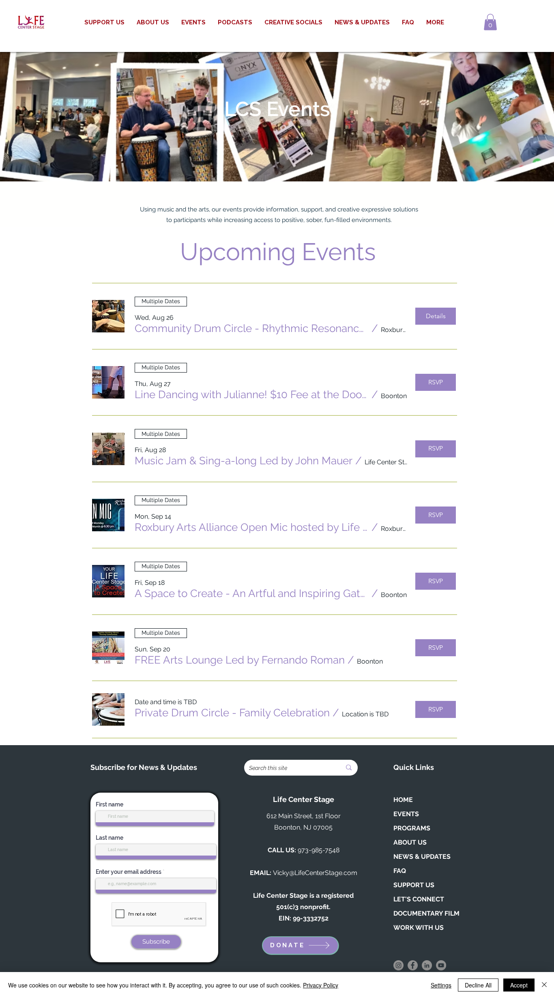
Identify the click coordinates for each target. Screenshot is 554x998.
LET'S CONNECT (418, 899)
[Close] (544, 985)
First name (109, 804)
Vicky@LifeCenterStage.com (315, 873)
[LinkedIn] (427, 965)
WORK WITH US (418, 927)
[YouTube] (441, 965)
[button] (490, 22)
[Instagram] (398, 965)
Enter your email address (128, 872)
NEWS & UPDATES (422, 856)
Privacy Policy (320, 985)
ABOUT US (410, 842)
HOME (403, 800)
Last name (109, 838)
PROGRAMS (411, 828)
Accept (519, 985)
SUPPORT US (413, 885)
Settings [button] (441, 985)
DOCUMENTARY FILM (426, 913)
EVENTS (406, 814)
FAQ (399, 871)
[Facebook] (413, 965)
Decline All (478, 985)
